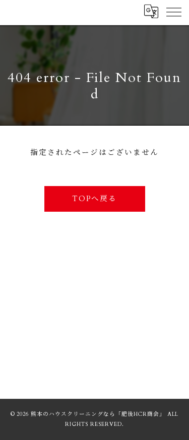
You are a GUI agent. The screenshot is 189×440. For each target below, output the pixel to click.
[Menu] (173, 11)
